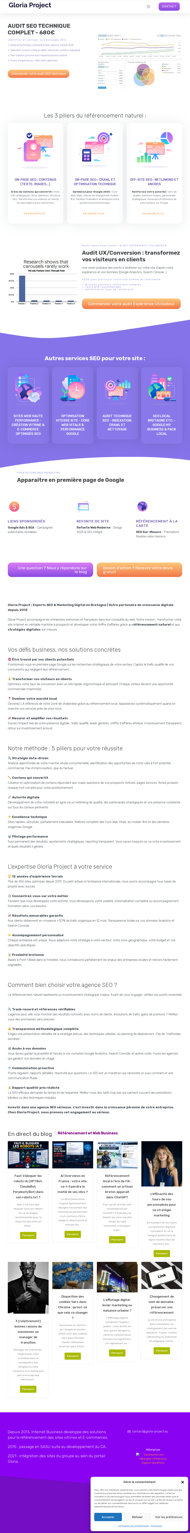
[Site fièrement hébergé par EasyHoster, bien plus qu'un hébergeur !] (153, 1459)
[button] (182, 1482)
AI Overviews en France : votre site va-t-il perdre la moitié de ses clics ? (73, 1184)
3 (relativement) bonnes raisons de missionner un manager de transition (28, 1331)
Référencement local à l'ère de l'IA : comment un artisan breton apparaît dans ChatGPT (117, 1186)
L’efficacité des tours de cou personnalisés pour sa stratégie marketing (161, 1204)
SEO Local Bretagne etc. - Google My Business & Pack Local (161, 425)
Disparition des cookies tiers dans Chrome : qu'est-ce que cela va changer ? (73, 1307)
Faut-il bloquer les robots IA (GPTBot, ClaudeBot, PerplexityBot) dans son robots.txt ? (28, 1186)
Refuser (137, 1517)
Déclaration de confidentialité (133, 1525)
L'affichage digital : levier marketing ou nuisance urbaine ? (117, 1305)
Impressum (156, 1525)
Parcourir (28, 1235)
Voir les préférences (168, 1517)
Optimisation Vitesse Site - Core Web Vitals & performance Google (73, 425)
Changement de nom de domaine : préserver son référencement (162, 1304)
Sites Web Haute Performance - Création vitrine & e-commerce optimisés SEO (28, 425)
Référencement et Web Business (88, 1133)
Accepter (108, 1517)
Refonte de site (93, 521)
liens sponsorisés (26, 521)
